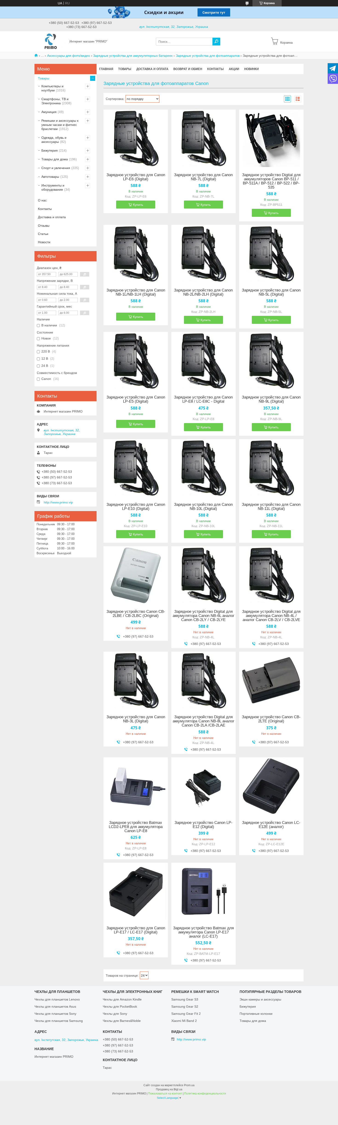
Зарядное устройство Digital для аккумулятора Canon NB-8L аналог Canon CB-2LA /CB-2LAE (203, 721)
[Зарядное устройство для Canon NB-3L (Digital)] (135, 680)
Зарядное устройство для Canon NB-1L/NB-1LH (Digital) (135, 292)
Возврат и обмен (187, 69)
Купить (138, 204)
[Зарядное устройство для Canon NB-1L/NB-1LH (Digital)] (135, 253)
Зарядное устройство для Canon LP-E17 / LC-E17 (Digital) (135, 930)
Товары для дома (54, 159)
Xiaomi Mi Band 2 (184, 1021)
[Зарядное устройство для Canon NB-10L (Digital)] (203, 468)
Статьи (43, 234)
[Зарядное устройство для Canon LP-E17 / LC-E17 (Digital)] (135, 891)
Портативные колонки (256, 1013)
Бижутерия (49, 150)
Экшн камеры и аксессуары (260, 999)
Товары (124, 69)
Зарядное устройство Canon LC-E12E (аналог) (271, 825)
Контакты (215, 69)
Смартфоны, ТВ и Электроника (55, 101)
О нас (42, 200)
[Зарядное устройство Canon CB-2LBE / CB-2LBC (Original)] (135, 575)
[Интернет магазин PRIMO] (50, 41)
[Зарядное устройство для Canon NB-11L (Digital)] (271, 468)
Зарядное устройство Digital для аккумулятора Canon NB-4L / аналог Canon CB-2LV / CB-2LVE (271, 616)
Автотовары (50, 176)
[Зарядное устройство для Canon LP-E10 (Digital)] (135, 468)
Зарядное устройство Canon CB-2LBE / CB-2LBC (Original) (135, 614)
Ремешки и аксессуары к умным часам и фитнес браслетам (59, 125)
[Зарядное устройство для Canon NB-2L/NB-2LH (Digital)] (203, 253)
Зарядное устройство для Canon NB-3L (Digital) (135, 719)
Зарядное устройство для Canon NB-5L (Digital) (271, 292)
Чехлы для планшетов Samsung (58, 1021)
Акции (234, 69)
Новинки (251, 69)
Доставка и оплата (152, 69)
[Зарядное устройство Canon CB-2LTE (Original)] (271, 680)
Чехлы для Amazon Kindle (122, 999)
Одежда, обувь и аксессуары (53, 140)
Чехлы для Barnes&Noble (122, 1021)
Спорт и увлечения (55, 168)
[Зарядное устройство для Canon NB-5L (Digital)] (271, 253)
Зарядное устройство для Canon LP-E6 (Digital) (135, 177)
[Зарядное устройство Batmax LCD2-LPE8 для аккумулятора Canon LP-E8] (135, 786)
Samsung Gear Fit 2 (186, 1013)
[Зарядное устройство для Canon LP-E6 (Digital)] (135, 138)
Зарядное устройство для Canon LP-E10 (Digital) (135, 507)
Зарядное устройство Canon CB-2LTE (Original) (271, 719)
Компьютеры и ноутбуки (52, 88)
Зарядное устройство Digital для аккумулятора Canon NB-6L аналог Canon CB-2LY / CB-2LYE (203, 616)
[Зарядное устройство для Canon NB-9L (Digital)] (271, 360)
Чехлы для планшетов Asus (55, 1006)
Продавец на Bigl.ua (169, 1089)
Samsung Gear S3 (184, 999)
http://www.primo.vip (58, 502)
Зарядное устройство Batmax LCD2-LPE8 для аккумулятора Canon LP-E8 (136, 827)
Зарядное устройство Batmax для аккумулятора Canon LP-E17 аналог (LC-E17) (203, 932)
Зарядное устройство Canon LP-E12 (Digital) (203, 825)
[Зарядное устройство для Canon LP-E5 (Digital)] (135, 360)
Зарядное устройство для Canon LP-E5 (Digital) (135, 399)
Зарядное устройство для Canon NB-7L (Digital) (203, 177)
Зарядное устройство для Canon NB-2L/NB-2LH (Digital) (203, 292)
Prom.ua (189, 1085)
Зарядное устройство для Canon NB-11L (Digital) (271, 507)
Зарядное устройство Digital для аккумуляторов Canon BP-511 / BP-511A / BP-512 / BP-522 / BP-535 (271, 181)
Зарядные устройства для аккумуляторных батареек (132, 55)
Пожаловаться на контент (165, 1093)
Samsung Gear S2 (184, 1006)
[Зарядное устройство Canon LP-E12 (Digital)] (203, 786)
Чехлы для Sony (115, 1013)
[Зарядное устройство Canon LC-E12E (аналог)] (271, 786)
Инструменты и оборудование (52, 187)
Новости (44, 242)
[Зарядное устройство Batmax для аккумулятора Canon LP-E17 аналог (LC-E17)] (203, 891)
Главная (106, 69)
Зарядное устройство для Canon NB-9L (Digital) (271, 399)
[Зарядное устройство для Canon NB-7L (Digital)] (203, 138)
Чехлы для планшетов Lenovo (57, 999)
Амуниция (49, 112)
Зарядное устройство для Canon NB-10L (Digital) (203, 507)
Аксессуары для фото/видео (68, 55)
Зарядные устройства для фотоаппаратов (208, 55)
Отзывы (43, 225)
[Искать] (216, 41)
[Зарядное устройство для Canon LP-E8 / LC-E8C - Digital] (203, 360)
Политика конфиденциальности (205, 1093)
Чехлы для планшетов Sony (55, 1013)
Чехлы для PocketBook (120, 1006)
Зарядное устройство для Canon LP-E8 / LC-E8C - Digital (203, 399)
